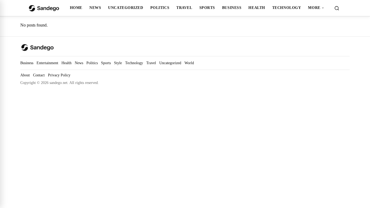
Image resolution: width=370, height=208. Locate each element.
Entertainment (47, 63)
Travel (184, 7)
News (95, 7)
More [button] (314, 7)
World (189, 63)
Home (76, 7)
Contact (39, 75)
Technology (286, 7)
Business (232, 7)
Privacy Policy (59, 75)
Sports (207, 7)
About (25, 75)
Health (256, 7)
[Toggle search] (336, 8)
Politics (160, 7)
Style (118, 63)
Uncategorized (125, 7)
